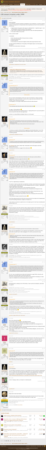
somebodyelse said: (13, 85)
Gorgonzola (6, 430)
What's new (28, 4)
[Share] (43, 20)
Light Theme (4, 446)
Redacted (41, 416)
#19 (44, 377)
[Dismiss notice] (44, 9)
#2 (44, 49)
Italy (7, 31)
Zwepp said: (12, 139)
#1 (44, 20)
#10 (44, 224)
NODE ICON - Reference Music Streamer (18, 69)
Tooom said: (12, 119)
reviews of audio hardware (21, 8)
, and (17, 134)
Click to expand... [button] (27, 94)
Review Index (16, 4)
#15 (44, 318)
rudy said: (11, 366)
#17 (44, 348)
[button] (31, 4)
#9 (44, 205)
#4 (44, 83)
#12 (44, 262)
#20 (44, 391)
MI (7, 218)
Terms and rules (33, 446)
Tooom (2, 15)
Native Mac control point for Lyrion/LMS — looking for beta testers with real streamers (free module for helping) (16, 435)
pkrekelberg (6, 437)
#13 (44, 281)
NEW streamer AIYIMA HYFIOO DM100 (12, 415)
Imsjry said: (12, 350)
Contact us (28, 446)
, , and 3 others (18, 64)
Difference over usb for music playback (12, 424)
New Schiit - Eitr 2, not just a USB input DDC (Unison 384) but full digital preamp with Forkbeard (15, 419)
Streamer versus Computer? (10, 429)
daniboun (5, 416)
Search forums (7, 6)
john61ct (5, 421)
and (14, 294)
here (11, 10)
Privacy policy (39, 446)
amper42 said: (12, 104)
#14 (44, 297)
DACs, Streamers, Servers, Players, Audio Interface (19, 416)
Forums (22, 4)
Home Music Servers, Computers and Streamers (20, 430)
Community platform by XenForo (17, 448)
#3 (44, 67)
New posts (2, 6)
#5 (44, 116)
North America (5, 407)
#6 (44, 137)
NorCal (7, 79)
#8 (44, 169)
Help (43, 446)
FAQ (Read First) (4, 4)
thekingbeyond (6, 425)
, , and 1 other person (18, 315)
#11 (44, 244)
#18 (44, 364)
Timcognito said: (12, 264)
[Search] (44, 4)
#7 (44, 152)
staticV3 (41, 425)
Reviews (11, 4)
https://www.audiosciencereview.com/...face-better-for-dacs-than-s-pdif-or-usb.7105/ (25, 375)
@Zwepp (12, 145)
